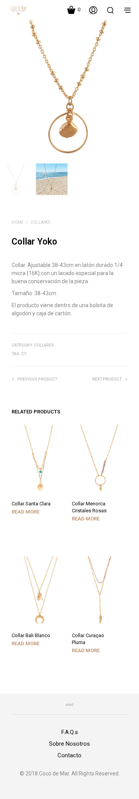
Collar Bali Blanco (31, 635)
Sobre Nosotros (69, 743)
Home (18, 222)
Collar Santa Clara (31, 504)
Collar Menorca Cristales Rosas (89, 507)
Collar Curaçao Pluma (88, 638)
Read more (25, 512)
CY (23, 354)
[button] (73, 10)
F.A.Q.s (69, 732)
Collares (40, 222)
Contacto (69, 755)
